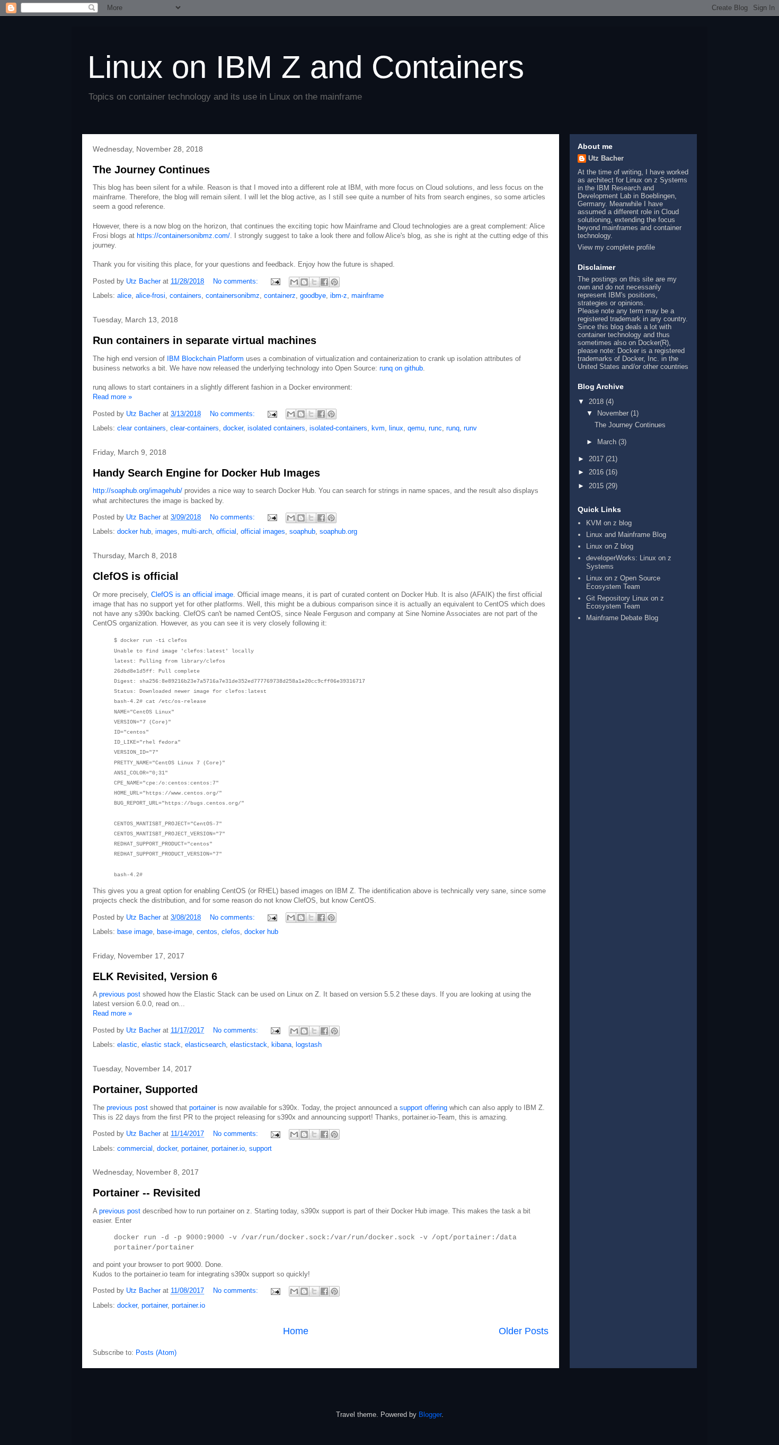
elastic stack (161, 1044)
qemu (416, 428)
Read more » (112, 397)
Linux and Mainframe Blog (626, 535)
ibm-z (338, 295)
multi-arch (197, 531)
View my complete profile (616, 247)
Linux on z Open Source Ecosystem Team (623, 582)
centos (207, 932)
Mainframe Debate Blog (622, 618)
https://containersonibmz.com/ (183, 236)
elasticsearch (205, 1044)
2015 (597, 486)
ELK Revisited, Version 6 (155, 976)
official (226, 531)
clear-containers (194, 428)
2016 (597, 472)
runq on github (401, 368)
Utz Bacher (606, 158)
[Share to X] (314, 282)
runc (435, 428)
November (614, 413)
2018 (597, 402)
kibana (281, 1044)
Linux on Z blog (609, 546)
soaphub (302, 531)
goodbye (313, 295)
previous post (119, 994)
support (260, 1148)
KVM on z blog (609, 523)
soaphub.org (338, 531)
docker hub (134, 531)
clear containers (141, 428)
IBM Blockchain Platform (205, 359)
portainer (202, 1108)
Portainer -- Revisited (146, 1193)
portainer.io (228, 1148)
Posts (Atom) (156, 1352)
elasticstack (248, 1044)
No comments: (236, 281)
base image (135, 932)
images (166, 531)
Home (295, 1331)
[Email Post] (274, 281)
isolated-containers (338, 428)
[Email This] (294, 282)
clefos (231, 932)
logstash (309, 1044)
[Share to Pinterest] (334, 282)
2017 (597, 459)
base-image (174, 932)
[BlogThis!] (304, 282)
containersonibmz (233, 295)
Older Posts (523, 1331)
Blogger (430, 1414)
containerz (280, 295)
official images (263, 531)
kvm (378, 428)
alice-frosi (150, 295)
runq (452, 428)
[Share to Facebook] (324, 282)
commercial (135, 1148)
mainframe (367, 295)
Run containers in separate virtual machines (204, 340)
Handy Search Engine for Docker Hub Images (206, 473)
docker (233, 428)
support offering (423, 1108)
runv (470, 428)
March (607, 442)
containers (185, 295)
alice (124, 295)
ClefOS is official (136, 576)
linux (396, 428)
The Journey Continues (151, 169)
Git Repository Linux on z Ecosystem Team (625, 602)
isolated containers (276, 428)
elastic (127, 1044)
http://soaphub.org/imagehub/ (137, 491)
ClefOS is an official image (192, 594)
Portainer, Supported (145, 1089)
